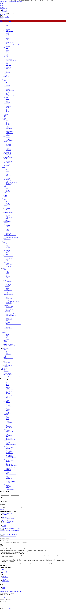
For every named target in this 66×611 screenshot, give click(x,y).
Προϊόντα (4, 376)
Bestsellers (3, 588)
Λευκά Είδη (5, 130)
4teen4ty (7, 25)
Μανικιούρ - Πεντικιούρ (9, 155)
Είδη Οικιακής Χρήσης (7, 152)
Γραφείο (7, 398)
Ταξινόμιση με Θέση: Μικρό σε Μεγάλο (8, 518)
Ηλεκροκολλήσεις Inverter (9, 306)
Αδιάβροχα (7, 292)
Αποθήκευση (8, 89)
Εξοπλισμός (5, 158)
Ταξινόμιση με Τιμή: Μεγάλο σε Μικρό (8, 521)
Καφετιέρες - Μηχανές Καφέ (10, 180)
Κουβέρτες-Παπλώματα (9, 133)
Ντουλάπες (7, 107)
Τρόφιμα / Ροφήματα (7, 162)
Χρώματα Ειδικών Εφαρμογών (10, 483)
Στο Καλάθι (2, 5)
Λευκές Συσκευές (6, 173)
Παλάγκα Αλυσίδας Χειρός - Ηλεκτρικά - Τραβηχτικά (13, 312)
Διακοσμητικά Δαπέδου (9, 128)
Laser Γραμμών (8, 287)
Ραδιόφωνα (5, 194)
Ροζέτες (7, 260)
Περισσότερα (8, 29)
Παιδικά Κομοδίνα (8, 105)
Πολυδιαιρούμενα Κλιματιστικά (10, 439)
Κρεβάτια (7, 98)
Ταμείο (1, 6)
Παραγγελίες (4, 9)
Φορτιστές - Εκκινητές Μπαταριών (11, 457)
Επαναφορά (2, 509)
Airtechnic (7, 171)
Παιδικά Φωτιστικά (9, 427)
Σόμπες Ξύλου (8, 226)
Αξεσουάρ (7, 109)
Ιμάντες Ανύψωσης (6, 329)
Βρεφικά (7, 43)
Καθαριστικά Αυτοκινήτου (7, 374)
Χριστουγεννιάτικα (6, 30)
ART (6, 82)
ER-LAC (7, 351)
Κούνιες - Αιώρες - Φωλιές (10, 90)
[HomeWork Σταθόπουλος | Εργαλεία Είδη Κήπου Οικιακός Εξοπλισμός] (11, 1)
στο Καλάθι (2, 529)
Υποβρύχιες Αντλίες (8, 302)
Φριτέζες (7, 181)
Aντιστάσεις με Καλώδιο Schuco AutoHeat (12, 237)
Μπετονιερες (7, 283)
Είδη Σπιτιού (4, 118)
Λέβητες (5, 238)
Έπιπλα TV (7, 92)
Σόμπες (5, 224)
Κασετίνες (7, 38)
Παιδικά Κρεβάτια (8, 106)
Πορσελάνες (7, 263)
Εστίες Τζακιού (8, 234)
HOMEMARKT (8, 246)
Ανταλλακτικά (4, 332)
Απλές (7, 249)
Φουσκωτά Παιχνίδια (7, 76)
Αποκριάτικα (6, 78)
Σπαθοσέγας (8, 468)
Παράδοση (5, 21)
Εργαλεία (3, 268)
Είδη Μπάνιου (6, 262)
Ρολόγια (7, 129)
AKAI (7, 188)
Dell (6, 189)
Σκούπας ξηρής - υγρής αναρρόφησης (9, 342)
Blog (3, 582)
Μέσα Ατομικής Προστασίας (8, 290)
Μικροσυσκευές (6, 179)
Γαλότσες (7, 293)
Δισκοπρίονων (6, 343)
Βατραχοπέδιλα (8, 70)
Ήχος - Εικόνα (4, 185)
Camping (7, 388)
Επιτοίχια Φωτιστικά (9, 422)
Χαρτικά (7, 37)
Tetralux (7, 353)
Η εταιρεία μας (4, 576)
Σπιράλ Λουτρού (8, 257)
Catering (7, 88)
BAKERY (7, 121)
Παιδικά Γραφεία (8, 104)
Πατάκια (5, 370)
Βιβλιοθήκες (7, 111)
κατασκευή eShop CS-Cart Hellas (9, 608)
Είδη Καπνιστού (6, 165)
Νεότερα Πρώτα (4, 517)
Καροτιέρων (5, 340)
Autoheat (7, 216)
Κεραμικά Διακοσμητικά (9, 32)
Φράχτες (7, 147)
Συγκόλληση (6, 305)
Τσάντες (7, 36)
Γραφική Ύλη (8, 39)
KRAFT (7, 336)
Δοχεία (7, 63)
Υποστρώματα (6, 366)
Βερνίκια (5, 357)
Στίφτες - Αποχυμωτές (9, 183)
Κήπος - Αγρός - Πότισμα (7, 274)
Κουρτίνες (7, 132)
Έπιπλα (3, 79)
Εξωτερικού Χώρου (7, 86)
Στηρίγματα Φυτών (8, 150)
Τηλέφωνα (5, 196)
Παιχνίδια (5, 41)
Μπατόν (7, 54)
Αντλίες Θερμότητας (7, 223)
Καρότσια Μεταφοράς (9, 296)
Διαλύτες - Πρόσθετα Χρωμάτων (8, 358)
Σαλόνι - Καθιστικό (9, 395)
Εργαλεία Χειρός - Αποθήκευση (8, 294)
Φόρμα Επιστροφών (5, 580)
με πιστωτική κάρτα (7, 20)
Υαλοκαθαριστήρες (6, 371)
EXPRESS (7, 244)
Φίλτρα (5, 255)
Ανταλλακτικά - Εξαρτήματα (8, 328)
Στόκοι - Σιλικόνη (6, 364)
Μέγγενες (7, 297)
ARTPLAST (7, 271)
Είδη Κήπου (8, 405)
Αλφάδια (7, 289)
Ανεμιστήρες (6, 222)
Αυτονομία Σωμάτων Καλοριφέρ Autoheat (10, 235)
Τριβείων (5, 341)
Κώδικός (1, 16)
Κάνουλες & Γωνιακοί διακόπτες (8, 256)
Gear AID (5, 75)
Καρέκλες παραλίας (8, 68)
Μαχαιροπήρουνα (8, 143)
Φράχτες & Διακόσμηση (9, 149)
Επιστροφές (4, 579)
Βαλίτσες (7, 48)
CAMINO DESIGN (9, 217)
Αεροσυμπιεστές (8, 317)
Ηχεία (7, 416)
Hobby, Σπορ (8, 49)
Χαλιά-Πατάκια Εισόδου (9, 131)
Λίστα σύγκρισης (4, 10)
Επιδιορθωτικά (6, 359)
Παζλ (6, 45)
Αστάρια (5, 356)
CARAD (7, 218)
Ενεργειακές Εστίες (8, 233)
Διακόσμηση (8, 402)
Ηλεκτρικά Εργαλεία (7, 322)
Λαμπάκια (7, 33)
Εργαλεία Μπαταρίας (7, 321)
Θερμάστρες (7, 230)
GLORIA (7, 245)
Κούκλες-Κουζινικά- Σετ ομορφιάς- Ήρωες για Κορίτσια (14, 44)
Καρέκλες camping (8, 65)
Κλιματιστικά (6, 220)
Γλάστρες (7, 148)
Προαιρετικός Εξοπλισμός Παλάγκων (11, 315)
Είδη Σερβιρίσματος (8, 145)
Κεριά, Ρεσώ (7, 127)
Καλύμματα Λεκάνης (9, 264)
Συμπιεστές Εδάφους (9, 281)
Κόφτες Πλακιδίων (8, 284)
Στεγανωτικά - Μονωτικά (7, 363)
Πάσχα (5, 73)
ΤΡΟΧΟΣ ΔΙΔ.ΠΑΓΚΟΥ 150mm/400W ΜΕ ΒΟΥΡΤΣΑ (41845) (9, 530)
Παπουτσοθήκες (8, 100)
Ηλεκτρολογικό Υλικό (7, 330)
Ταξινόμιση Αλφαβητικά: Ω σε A (7, 520)
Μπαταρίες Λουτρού (7, 250)
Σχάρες (7, 58)
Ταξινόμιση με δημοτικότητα (6, 522)
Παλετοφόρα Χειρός (9, 314)
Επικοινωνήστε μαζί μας (5, 581)
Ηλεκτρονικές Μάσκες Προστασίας (11, 309)
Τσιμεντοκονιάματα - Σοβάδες (8, 365)
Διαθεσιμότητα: (2, 532)
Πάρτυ (7, 51)
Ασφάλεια (5, 163)
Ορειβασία (5, 53)
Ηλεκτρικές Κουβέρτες (7, 239)
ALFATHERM (8, 215)
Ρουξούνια (7, 259)
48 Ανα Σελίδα (4, 526)
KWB (6, 337)
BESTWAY (7, 83)
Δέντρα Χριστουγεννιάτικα (9, 31)
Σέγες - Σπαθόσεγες (8, 325)
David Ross (7, 123)
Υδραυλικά (3, 241)
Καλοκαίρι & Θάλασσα (7, 67)
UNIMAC (6, 501)
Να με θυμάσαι (3, 19)
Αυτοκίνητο (4, 369)
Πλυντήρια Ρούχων (8, 177)
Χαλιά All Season (8, 138)
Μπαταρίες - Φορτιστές (9, 460)
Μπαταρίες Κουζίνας (7, 248)
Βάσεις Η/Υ (7, 110)
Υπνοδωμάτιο (6, 97)
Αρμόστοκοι (6, 355)
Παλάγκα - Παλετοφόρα (7, 311)
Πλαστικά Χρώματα (7, 362)
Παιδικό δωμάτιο (6, 103)
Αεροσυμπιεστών (6, 339)
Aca (6, 26)
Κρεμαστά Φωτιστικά (7, 206)
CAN (6, 122)
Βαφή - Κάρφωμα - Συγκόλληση (8, 344)
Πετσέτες (7, 134)
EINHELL (7, 190)
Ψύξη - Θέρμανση (4, 214)
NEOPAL (7, 352)
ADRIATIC (7, 27)
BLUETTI (7, 273)
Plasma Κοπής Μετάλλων (9, 308)
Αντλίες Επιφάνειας (8, 300)
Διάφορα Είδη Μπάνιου (9, 266)
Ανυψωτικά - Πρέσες (9, 318)
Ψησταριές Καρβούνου (9, 59)
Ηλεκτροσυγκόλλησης (9, 464)
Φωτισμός (3, 198)
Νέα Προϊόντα (4, 586)
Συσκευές (3, 167)
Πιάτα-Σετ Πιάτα (8, 144)
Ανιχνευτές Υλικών (8, 288)
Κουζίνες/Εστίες (8, 175)
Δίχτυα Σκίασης (8, 276)
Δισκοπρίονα (7, 326)
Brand (5, 24)
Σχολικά (7, 383)
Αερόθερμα (7, 229)
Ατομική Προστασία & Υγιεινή (10, 156)
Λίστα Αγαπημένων (5, 11)
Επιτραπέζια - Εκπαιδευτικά (10, 42)
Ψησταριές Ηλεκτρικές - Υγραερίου (11, 60)
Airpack (7, 28)
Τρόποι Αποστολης (5, 578)
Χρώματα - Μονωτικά (5, 348)
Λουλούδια (7, 34)
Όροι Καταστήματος (5, 577)
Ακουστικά (5, 195)
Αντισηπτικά (7, 50)
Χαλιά (5, 136)
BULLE (7, 84)
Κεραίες (5, 192)
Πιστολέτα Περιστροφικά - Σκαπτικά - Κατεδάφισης (13, 324)
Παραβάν (7, 101)
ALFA (7, 270)
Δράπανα (7, 323)
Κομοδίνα (7, 99)
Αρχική (1, 376)
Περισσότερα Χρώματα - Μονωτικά (7, 368)
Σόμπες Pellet (8, 225)
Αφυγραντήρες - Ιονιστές (7, 221)
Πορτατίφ (5, 209)
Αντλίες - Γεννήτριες (9, 451)
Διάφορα (5, 47)
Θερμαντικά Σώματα (7, 228)
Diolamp (7, 202)
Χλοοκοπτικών (6, 338)
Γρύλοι (7, 320)
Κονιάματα (5, 361)
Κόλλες (5, 360)
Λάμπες (5, 207)
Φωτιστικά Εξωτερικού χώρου (8, 212)
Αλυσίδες (5, 372)
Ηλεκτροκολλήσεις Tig (9, 307)
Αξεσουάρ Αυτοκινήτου (7, 373)
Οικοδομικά (5, 280)
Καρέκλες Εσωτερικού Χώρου (10, 95)
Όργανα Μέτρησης (6, 286)
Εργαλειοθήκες (8, 295)
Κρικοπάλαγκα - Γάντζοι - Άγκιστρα (11, 313)
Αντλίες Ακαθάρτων (8, 303)
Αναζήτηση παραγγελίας (3, 13)
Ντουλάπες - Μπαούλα (9, 298)
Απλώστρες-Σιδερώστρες (9, 161)
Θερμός (7, 64)
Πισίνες (5, 77)
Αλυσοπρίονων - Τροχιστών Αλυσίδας (9, 345)
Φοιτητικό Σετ (6, 114)
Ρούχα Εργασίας (8, 291)
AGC (6, 81)
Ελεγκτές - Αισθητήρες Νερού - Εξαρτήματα (12, 301)
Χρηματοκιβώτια (8, 164)
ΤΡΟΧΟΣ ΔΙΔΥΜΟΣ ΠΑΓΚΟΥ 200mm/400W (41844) (8, 536)
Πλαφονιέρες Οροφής (7, 208)
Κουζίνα (5, 116)
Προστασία (7, 487)
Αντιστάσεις (7, 236)
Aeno (6, 169)
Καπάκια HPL (8, 87)
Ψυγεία (7, 174)
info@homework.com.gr (6, 597)
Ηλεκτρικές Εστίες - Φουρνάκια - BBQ (11, 182)
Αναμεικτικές (8, 251)
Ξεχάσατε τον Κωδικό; (6, 16)
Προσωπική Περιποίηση (7, 153)
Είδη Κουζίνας (6, 141)
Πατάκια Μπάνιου (8, 139)
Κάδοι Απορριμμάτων (9, 160)
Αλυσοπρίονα (8, 275)
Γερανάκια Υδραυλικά (9, 319)
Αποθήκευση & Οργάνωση (8, 157)
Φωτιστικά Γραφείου (9, 426)
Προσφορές (4, 587)
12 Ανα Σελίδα (4, 525)
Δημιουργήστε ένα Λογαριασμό (4, 17)
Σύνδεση (1, 14)
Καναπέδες (7, 94)
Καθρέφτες (7, 93)
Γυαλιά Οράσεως (8, 154)
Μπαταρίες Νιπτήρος (9, 442)
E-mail (1, 15)
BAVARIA (7, 272)
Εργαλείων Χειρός (6, 346)
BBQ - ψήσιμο (6, 56)
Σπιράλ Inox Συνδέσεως (9, 258)
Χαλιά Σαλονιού (8, 137)
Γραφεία (7, 112)
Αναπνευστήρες (8, 69)
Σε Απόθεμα (6, 506)
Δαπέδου (5, 205)
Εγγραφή (4, 14)
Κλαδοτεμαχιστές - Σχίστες (10, 278)
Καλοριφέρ (7, 231)
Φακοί (5, 211)
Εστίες (5, 232)
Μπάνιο (5, 115)
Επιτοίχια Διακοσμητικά (9, 126)
